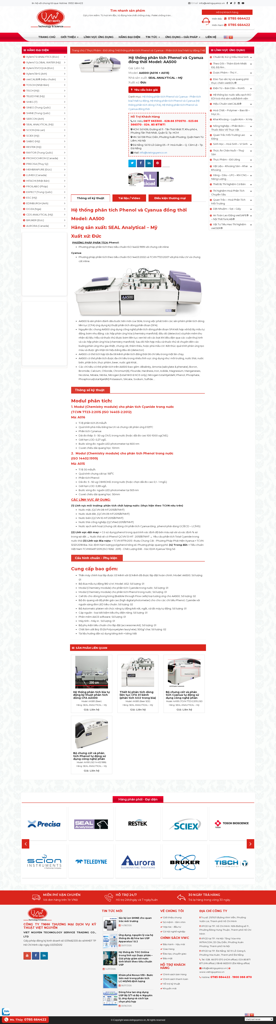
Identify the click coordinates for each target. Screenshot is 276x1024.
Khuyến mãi (169, 988)
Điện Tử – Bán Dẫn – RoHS (229, 88)
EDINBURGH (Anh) (36, 203)
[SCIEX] (185, 824)
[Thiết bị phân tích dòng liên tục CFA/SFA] (166, 179)
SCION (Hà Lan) (35, 129)
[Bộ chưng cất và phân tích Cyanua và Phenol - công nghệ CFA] (135, 179)
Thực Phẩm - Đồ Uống (100, 50)
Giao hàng (168, 949)
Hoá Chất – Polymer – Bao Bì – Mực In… (230, 112)
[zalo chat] (6, 1011)
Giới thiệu (69, 37)
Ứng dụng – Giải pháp (181, 37)
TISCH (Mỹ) (32, 90)
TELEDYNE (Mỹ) (35, 96)
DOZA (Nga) (33, 208)
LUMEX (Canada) (36, 175)
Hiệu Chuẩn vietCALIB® (227, 103)
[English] (226, 37)
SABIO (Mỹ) (32, 141)
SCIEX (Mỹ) (32, 135)
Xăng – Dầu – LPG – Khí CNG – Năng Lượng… (230, 177)
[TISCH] (232, 861)
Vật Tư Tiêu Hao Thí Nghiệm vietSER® (228, 226)
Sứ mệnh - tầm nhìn (174, 922)
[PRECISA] (44, 824)
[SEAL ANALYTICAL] (91, 824)
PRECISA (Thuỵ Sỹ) (36, 163)
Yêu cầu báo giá (145, 89)
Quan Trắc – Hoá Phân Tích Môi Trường (228, 201)
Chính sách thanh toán (175, 979)
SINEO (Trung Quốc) (38, 107)
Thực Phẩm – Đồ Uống (226, 159)
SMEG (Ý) (31, 101)
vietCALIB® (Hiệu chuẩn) (40, 79)
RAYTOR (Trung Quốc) (39, 152)
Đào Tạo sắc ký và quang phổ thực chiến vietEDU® (230, 81)
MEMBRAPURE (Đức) (38, 169)
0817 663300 (152, 121)
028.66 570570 (175, 121)
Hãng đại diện (129, 37)
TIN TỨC (152, 37)
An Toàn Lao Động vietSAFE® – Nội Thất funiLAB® (230, 217)
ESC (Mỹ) (31, 197)
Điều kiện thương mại (170, 198)
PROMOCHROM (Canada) (41, 158)
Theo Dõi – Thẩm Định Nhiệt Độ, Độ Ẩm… (229, 65)
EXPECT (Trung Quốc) (38, 191)
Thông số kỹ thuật (90, 198)
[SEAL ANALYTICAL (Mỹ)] (151, 179)
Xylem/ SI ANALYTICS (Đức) (42, 56)
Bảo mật (168, 958)
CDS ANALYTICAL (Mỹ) (39, 214)
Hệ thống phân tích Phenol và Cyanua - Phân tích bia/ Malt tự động (158, 50)
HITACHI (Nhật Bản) (37, 180)
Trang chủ (46, 37)
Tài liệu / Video (129, 198)
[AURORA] (138, 861)
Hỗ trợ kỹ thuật (171, 983)
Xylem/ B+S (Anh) (36, 73)
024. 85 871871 (154, 124)
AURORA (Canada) (37, 225)
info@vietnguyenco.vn (212, 3)
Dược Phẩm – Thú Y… (225, 72)
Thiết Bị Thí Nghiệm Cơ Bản (229, 184)
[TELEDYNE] (91, 861)
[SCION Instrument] (44, 861)
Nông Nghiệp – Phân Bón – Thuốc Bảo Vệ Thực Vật (228, 127)
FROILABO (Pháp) (36, 186)
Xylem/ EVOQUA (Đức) (39, 68)
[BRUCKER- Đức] (185, 862)
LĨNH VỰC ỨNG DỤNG (98, 37)
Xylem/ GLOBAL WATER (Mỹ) (43, 62)
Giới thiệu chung (172, 917)
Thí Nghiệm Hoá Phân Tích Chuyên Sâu (227, 192)
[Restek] (138, 824)
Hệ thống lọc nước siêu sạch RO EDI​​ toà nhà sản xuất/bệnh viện (231, 96)
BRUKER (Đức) (34, 220)
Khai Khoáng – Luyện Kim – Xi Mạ (232, 119)
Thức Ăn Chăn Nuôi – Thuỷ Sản (227, 152)
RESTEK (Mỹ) (33, 146)
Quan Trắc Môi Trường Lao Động (228, 136)
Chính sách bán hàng (174, 974)
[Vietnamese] (230, 37)
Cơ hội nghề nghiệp (174, 931)
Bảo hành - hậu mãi (174, 944)
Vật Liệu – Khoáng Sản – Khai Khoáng (229, 168)
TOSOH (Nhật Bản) (37, 84)
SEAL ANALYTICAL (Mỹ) (39, 124)
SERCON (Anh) (34, 118)
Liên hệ (211, 37)
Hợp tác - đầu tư (172, 926)
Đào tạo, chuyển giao (174, 953)
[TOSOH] (232, 824)
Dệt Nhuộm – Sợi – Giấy (227, 208)
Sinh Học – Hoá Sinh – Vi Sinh (230, 143)
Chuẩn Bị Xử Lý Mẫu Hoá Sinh (231, 56)
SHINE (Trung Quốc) (37, 113)
